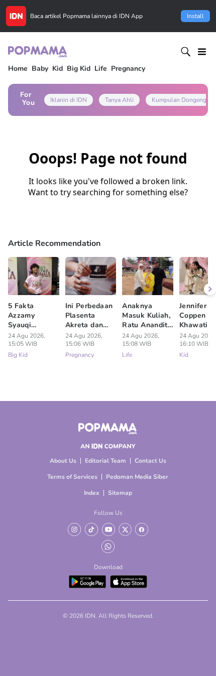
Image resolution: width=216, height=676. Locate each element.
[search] (186, 52)
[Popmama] (38, 51)
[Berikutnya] (210, 289)
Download (108, 567)
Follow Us (108, 513)
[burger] (202, 51)
